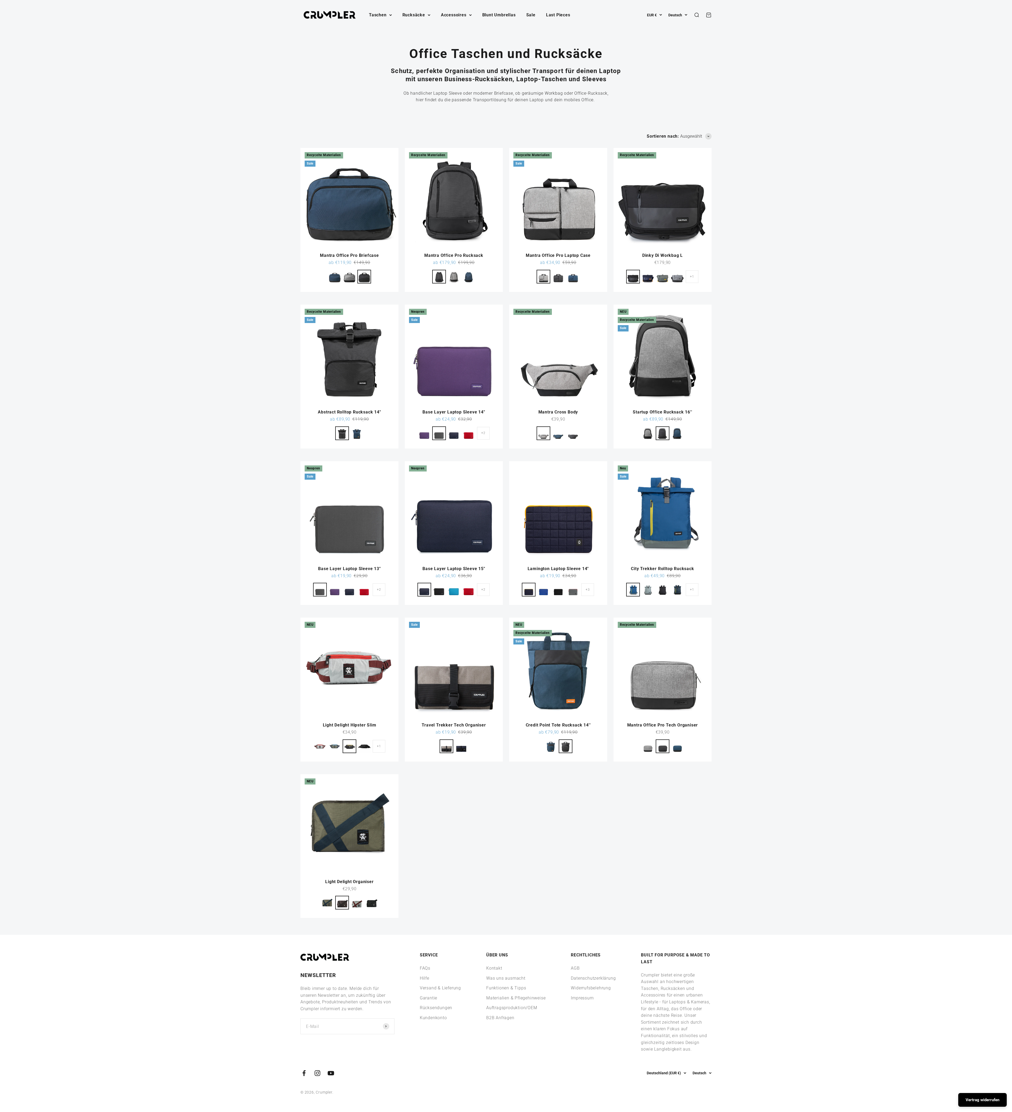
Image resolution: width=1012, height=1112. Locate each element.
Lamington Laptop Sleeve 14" (558, 568)
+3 (588, 589)
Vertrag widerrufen (982, 1099)
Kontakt (494, 968)
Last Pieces (558, 14)
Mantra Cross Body (558, 412)
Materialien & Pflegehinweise (516, 997)
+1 (692, 276)
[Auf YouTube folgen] (330, 1073)
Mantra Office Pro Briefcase (349, 255)
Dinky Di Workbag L (662, 255)
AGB (575, 968)
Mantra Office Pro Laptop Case (558, 255)
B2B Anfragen (500, 1017)
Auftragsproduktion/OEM (511, 1007)
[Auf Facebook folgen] (304, 1073)
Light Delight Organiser (349, 881)
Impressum (582, 997)
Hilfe (424, 978)
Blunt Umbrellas (499, 14)
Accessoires (453, 14)
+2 (483, 433)
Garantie (428, 997)
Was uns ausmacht (506, 978)
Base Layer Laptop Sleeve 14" (453, 412)
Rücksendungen (436, 1007)
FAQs (425, 968)
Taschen (378, 14)
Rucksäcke (413, 14)
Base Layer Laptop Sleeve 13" (349, 568)
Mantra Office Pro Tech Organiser (662, 725)
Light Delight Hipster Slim (349, 725)
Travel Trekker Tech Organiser (454, 725)
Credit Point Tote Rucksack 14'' (558, 725)
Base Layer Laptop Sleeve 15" (453, 568)
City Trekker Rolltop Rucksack (662, 568)
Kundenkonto (433, 1017)
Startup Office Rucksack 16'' (662, 412)
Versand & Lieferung (440, 987)
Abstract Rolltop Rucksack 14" (349, 412)
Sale (531, 14)
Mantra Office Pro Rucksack (453, 255)
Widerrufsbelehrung (591, 987)
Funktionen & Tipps (506, 987)
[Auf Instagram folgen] (317, 1073)
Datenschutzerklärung (593, 978)
